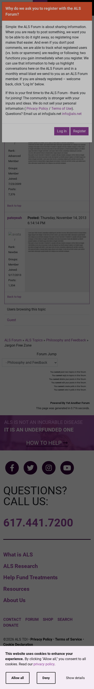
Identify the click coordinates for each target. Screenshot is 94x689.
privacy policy (43, 664)
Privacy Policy (37, 108)
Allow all (17, 678)
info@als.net (72, 114)
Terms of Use (61, 108)
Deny (46, 678)
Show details (75, 678)
